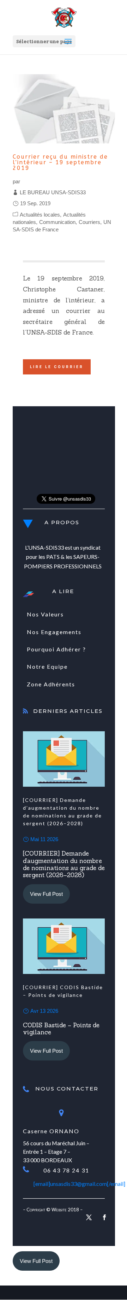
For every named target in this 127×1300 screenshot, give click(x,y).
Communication (57, 222)
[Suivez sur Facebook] (104, 1217)
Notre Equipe (47, 666)
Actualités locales (40, 215)
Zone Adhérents (51, 684)
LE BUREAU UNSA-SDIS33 (53, 192)
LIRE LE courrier (57, 367)
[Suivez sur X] (89, 1217)
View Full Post (46, 894)
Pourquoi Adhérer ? (56, 649)
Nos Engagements (54, 631)
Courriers (89, 222)
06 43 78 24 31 (66, 1170)
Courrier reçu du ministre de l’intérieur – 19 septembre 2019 (60, 162)
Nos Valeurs (45, 614)
